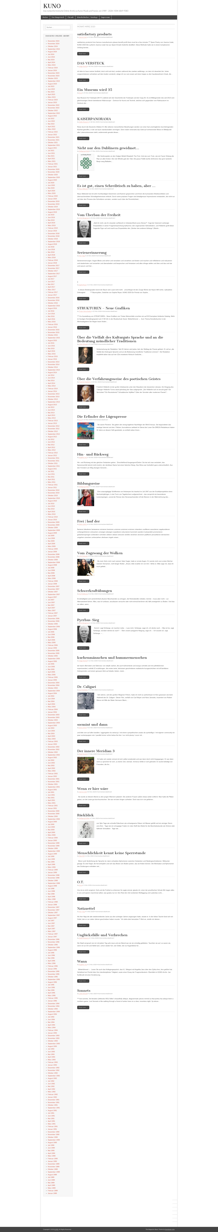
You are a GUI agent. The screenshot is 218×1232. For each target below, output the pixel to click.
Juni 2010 (51, 506)
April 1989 (51, 1185)
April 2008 (51, 576)
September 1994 (54, 1011)
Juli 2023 (51, 86)
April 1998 (51, 896)
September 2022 (54, 113)
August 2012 (52, 437)
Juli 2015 (51, 343)
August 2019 (52, 212)
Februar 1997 (53, 934)
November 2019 (53, 204)
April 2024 (51, 62)
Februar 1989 (53, 1190)
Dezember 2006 (53, 618)
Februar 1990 (53, 1158)
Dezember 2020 (53, 169)
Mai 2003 (51, 733)
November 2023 (53, 76)
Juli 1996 (51, 953)
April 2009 (51, 543)
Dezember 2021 (53, 137)
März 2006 (52, 642)
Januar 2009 (52, 552)
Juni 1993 (51, 1052)
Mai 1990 (51, 1150)
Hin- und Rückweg (92, 454)
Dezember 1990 (53, 1132)
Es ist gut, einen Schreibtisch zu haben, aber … (116, 186)
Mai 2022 (51, 124)
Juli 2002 (51, 760)
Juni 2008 (51, 570)
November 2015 (53, 332)
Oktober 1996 (53, 945)
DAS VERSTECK (90, 63)
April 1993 (51, 1057)
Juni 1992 (51, 1084)
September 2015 (54, 338)
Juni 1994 (51, 1019)
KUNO (52, 6)
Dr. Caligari (86, 687)
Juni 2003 (51, 731)
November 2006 (53, 621)
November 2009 (53, 525)
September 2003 (54, 723)
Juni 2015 (51, 346)
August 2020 (52, 180)
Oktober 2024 (53, 46)
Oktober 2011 (53, 463)
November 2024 (53, 43)
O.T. (80, 882)
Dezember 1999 (53, 843)
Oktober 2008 (53, 560)
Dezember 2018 (53, 233)
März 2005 (52, 675)
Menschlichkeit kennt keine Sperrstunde (111, 853)
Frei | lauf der (88, 521)
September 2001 (54, 787)
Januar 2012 (52, 455)
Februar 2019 (53, 228)
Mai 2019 (51, 220)
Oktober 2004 (53, 688)
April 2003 (51, 736)
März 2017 (52, 290)
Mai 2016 (51, 316)
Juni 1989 (51, 1180)
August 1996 (52, 950)
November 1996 (53, 942)
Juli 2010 (51, 503)
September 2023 (54, 81)
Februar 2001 (53, 805)
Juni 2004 (51, 699)
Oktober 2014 (53, 367)
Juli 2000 (51, 824)
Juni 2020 (51, 185)
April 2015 (51, 351)
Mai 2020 (51, 188)
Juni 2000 (51, 827)
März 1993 (52, 1060)
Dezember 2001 (53, 779)
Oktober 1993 (53, 1041)
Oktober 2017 (53, 271)
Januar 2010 (52, 519)
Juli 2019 (51, 215)
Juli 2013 (51, 407)
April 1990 (51, 1153)
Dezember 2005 (53, 650)
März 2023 (52, 97)
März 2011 (51, 482)
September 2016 (54, 306)
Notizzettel (86, 909)
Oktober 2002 (53, 752)
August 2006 (52, 629)
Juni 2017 (51, 281)
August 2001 (52, 790)
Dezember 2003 (53, 715)
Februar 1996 (53, 966)
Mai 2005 (51, 669)
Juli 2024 (51, 54)
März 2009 (52, 546)
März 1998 (52, 899)
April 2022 (51, 126)
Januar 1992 (52, 1097)
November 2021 (53, 140)
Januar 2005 (52, 680)
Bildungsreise (88, 483)
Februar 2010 (53, 517)
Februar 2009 (53, 549)
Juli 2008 (51, 568)
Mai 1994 (51, 1022)
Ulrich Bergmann (84, 218)
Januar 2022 (52, 134)
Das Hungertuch (58, 17)
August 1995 (52, 982)
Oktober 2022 (53, 110)
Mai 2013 (51, 413)
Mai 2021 (51, 156)
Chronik (71, 17)
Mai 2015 (51, 348)
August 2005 (52, 661)
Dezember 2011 (53, 458)
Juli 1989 (51, 1177)
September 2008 (54, 562)
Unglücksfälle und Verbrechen (102, 935)
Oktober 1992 (53, 1073)
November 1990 (53, 1134)
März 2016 (52, 322)
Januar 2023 (52, 102)
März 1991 (52, 1124)
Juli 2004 (51, 696)
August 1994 (52, 1014)
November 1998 (53, 878)
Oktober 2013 (53, 399)
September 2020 (54, 177)
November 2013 (53, 396)
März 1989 (52, 1188)
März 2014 (52, 386)
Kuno (80, 93)
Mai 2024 (51, 60)
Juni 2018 (51, 249)
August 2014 (52, 372)
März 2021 (52, 161)
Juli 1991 (51, 1113)
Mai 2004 (51, 701)
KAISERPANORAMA (94, 119)
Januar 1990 (52, 1161)
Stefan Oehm (83, 524)
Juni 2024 (51, 57)
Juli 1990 (51, 1145)
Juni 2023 (51, 89)
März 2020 (52, 193)
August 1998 (52, 886)
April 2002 (51, 768)
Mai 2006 (51, 637)
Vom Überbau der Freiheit (99, 215)
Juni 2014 (51, 378)
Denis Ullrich (83, 727)
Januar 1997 (52, 937)
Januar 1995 (52, 1001)
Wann (82, 961)
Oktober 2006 (53, 624)
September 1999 (54, 851)
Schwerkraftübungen (94, 591)
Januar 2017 (52, 295)
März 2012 (52, 450)
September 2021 (54, 145)
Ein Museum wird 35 (94, 90)
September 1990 (54, 1140)
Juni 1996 (51, 955)
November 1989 (53, 1166)
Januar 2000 (52, 840)
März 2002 (52, 771)
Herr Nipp (82, 256)
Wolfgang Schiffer (84, 818)
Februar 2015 (53, 356)
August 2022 (52, 116)
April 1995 (51, 993)
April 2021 (51, 158)
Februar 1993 (53, 1062)
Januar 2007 (52, 616)
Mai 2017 (51, 284)
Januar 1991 (52, 1129)
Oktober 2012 (53, 431)
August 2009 (52, 533)
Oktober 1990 (53, 1137)
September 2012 (54, 434)
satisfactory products (94, 34)
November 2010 (53, 493)
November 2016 (53, 300)
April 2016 (51, 319)
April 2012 (51, 447)
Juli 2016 (51, 311)
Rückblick (85, 815)
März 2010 (52, 514)
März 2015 (52, 354)
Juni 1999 (51, 859)
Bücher (45, 17)
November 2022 (53, 108)
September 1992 (54, 1076)
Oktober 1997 (53, 912)
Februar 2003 (53, 741)
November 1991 (53, 1102)
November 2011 (53, 461)
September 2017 (54, 273)
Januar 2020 (52, 199)
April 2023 (51, 94)
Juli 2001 (51, 792)
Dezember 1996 (53, 939)
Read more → (83, 54)
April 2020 (51, 191)
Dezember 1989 (53, 1164)
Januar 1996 (52, 969)
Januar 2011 (52, 487)
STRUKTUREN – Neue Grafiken (103, 308)
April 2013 (51, 415)
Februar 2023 (53, 100)
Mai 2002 (51, 765)
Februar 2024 (53, 68)
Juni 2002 (51, 763)
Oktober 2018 (53, 239)
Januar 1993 (52, 1065)
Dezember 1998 (53, 875)
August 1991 (52, 1110)
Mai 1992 (51, 1086)
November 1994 (53, 1006)
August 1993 (52, 1046)
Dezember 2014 (53, 362)
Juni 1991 (51, 1116)
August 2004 (52, 693)
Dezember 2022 (53, 105)
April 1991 (51, 1121)
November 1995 (53, 974)
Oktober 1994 (53, 1009)
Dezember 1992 (53, 1068)
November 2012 (53, 428)
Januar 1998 (52, 904)
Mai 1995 (51, 990)
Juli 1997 (51, 920)
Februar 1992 (53, 1094)
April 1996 (51, 961)
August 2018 (52, 244)
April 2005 (51, 672)
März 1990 (52, 1156)
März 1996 (52, 963)
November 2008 (53, 557)
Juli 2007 (51, 600)
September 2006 (54, 626)
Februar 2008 (53, 581)
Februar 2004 (53, 709)
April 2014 (51, 383)
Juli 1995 (51, 985)
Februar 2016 (53, 324)
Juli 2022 (51, 118)
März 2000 (52, 835)
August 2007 (52, 597)
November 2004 (53, 685)
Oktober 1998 (53, 880)
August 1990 (52, 1142)
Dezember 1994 (53, 1003)
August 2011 (52, 469)
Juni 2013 (51, 410)
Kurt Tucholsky (83, 690)
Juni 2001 (51, 795)
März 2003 (52, 739)
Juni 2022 (51, 121)
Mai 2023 (51, 92)
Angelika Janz (83, 457)
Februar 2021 (53, 164)
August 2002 (52, 757)
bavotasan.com (170, 1229)
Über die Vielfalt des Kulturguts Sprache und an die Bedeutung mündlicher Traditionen (120, 339)
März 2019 (52, 225)
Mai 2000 (51, 830)
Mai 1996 (51, 958)
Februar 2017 (53, 292)
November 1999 (53, 846)
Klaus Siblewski (83, 189)
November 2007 (53, 589)
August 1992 (52, 1078)
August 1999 (52, 854)
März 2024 (52, 65)
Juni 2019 (51, 217)
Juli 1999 (51, 856)
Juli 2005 (51, 664)
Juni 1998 (51, 891)
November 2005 (53, 653)
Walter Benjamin (84, 122)
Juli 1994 (51, 1017)
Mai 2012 (51, 445)
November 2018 (53, 236)
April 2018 (51, 255)
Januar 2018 (52, 263)
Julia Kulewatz (83, 556)
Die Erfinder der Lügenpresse (102, 417)
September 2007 (54, 594)
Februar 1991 (53, 1126)
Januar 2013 (52, 423)
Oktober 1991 (53, 1105)
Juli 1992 (51, 1081)
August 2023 (52, 84)
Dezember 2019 (53, 201)
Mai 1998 (51, 894)
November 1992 (53, 1070)
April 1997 (51, 928)
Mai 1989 (51, 1183)
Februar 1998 (53, 902)
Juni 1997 (51, 923)
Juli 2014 (51, 375)
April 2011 (51, 479)
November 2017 (53, 268)
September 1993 (54, 1043)
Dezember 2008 (53, 554)
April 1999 (51, 864)
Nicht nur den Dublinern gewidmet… (108, 148)
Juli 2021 (51, 150)
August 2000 (52, 822)
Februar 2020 (53, 196)
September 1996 (54, 947)
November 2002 (53, 749)
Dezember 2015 (53, 330)
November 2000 (53, 814)
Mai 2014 (51, 380)
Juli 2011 (51, 471)
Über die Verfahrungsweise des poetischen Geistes (119, 379)
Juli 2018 (51, 247)
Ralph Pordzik (83, 754)
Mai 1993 (51, 1054)
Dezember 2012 (53, 426)
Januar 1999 (52, 872)
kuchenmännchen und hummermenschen (112, 658)
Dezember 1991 (53, 1100)
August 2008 (52, 565)
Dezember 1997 (53, 907)
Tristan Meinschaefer (85, 311)
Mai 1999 (51, 862)
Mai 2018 (51, 252)
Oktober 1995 (53, 977)
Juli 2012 (51, 439)
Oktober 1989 (53, 1169)
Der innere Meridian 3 (96, 751)
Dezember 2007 (53, 586)
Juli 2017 (51, 279)
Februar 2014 (53, 388)
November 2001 (53, 781)
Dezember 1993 (53, 1035)
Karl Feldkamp (83, 594)
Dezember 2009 (53, 522)
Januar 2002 (52, 776)
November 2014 (53, 364)
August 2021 (52, 148)
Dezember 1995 (53, 971)
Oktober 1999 (53, 848)
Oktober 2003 (53, 720)
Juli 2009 (51, 535)
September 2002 (54, 755)
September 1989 (54, 1172)
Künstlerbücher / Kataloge (87, 17)
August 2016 (52, 308)
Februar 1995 (53, 998)
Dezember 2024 (53, 41)
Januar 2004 (52, 712)
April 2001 (51, 800)
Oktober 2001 (53, 784)
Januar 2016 (52, 327)
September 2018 (54, 241)
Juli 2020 (51, 183)
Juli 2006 (51, 632)
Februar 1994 (53, 1030)
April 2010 (51, 511)
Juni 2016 (51, 314)
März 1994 (52, 1027)
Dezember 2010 (53, 490)
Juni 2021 (51, 153)
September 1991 (54, 1108)
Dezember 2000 (53, 811)
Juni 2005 (51, 666)
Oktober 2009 (53, 527)
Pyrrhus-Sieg (88, 620)
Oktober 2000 (53, 816)
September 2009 (54, 530)
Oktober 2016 (53, 303)
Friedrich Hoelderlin (85, 382)
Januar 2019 (52, 231)
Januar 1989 (52, 1193)
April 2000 (51, 832)
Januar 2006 (52, 648)
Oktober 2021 (53, 142)
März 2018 (52, 257)
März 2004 (52, 707)
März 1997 (52, 931)
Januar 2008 (52, 584)
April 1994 (51, 1025)
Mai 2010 (51, 509)
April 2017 (51, 287)
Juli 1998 (51, 888)
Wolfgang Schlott (84, 151)
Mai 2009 (51, 541)
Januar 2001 (52, 808)
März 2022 (52, 129)
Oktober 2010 (53, 495)
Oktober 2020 (53, 175)
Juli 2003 (51, 728)
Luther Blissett (83, 344)
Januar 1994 (52, 1033)
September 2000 (54, 819)
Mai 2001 (51, 798)
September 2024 (54, 49)
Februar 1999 (53, 870)
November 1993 (53, 1038)
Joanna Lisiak (83, 37)
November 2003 (53, 717)
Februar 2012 (53, 453)
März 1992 (52, 1092)
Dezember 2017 (53, 265)
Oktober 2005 (53, 656)
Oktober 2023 (53, 78)
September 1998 (54, 883)
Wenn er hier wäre (92, 789)
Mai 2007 (51, 605)
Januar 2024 (52, 70)
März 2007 (52, 610)
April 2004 (51, 704)
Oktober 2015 (53, 335)
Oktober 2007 (53, 592)
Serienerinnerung (92, 253)
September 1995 (54, 979)
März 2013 (52, 418)
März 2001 (52, 803)
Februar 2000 (53, 838)
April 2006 (51, 640)
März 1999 (52, 867)
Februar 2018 (53, 260)
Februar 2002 (53, 773)
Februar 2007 (53, 613)
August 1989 (52, 1175)
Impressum (105, 17)
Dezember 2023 (53, 73)
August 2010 (52, 501)
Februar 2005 (53, 677)
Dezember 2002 (53, 747)
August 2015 (52, 340)
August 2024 (52, 52)
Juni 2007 (51, 602)
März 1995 (52, 995)
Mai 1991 (51, 1118)
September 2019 (54, 209)
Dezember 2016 (53, 298)
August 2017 (52, 276)
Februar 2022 (53, 132)
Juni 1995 (51, 987)
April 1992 (51, 1089)
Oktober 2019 (53, 207)
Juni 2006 (51, 634)
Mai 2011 (51, 477)
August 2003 (52, 725)
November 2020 (53, 172)
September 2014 (54, 370)
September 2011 (54, 466)
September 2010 (54, 498)
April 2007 (51, 608)
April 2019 (51, 223)
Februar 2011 (53, 485)
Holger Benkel (83, 66)
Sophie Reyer (83, 285)
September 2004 (54, 691)
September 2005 (54, 658)
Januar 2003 (52, 744)
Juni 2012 (51, 442)
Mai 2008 (51, 573)
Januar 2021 (52, 166)
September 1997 (54, 915)
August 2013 (52, 404)
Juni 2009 (51, 538)
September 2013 (54, 402)
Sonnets (83, 991)
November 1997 (53, 910)
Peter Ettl (81, 856)
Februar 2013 (53, 420)
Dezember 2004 (53, 683)
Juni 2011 (51, 474)
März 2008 (52, 578)
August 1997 (52, 918)
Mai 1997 (51, 926)
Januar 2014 (52, 391)
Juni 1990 (51, 1148)
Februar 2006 (53, 645)
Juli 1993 (51, 1049)
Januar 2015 (52, 359)
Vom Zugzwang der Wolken (100, 553)
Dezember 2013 (53, 394)
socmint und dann (92, 724)
